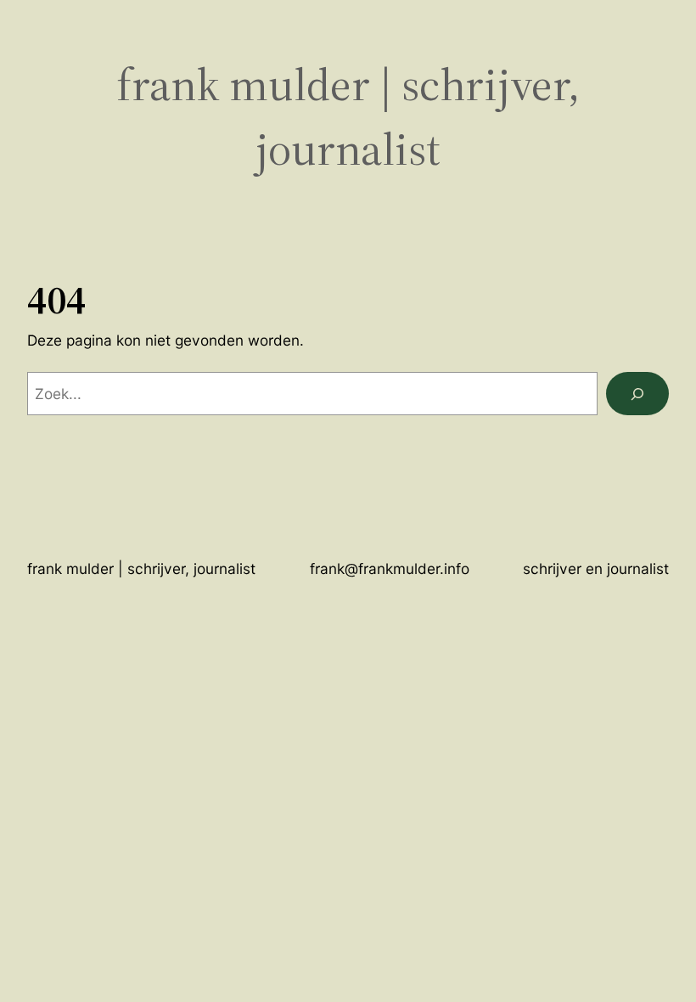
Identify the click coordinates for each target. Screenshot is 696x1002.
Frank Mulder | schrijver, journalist (348, 116)
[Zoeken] (637, 393)
